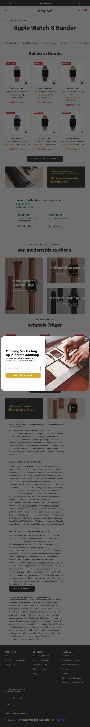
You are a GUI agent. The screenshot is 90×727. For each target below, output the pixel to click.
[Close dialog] (87, 338)
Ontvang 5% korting (23, 375)
